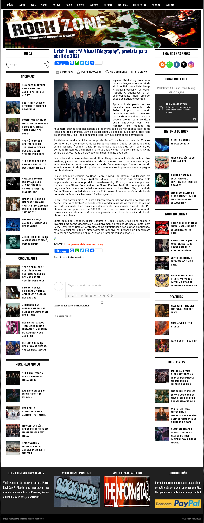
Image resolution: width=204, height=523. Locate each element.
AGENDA (56, 4)
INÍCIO (10, 4)
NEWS (33, 4)
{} (108, 295)
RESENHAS (123, 4)
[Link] (104, 296)
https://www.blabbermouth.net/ (83, 244)
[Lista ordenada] (86, 296)
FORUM (80, 4)
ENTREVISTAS (139, 4)
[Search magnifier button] (45, 64)
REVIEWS (108, 4)
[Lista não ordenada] (91, 296)
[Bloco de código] (100, 296)
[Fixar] (82, 296)
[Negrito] (68, 296)
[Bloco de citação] (95, 296)
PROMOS (156, 4)
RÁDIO (69, 4)
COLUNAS (94, 4)
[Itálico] (73, 296)
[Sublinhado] (77, 296)
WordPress (196, 518)
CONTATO (170, 4)
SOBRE (21, 4)
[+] (113, 295)
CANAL (44, 4)
